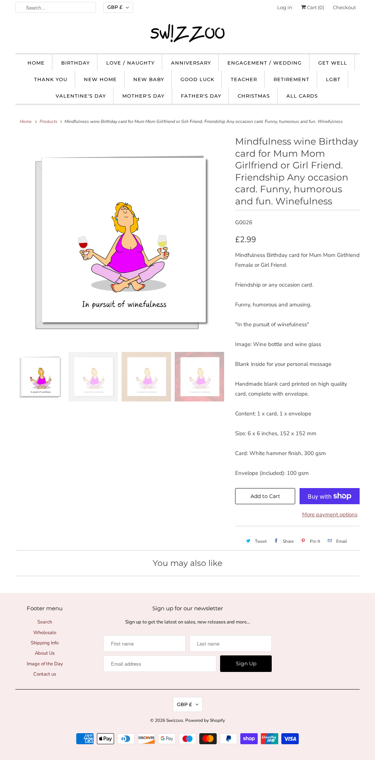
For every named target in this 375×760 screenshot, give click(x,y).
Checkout (344, 7)
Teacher (244, 79)
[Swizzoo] (187, 33)
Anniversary (191, 63)
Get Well (332, 63)
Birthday (75, 63)
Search (44, 622)
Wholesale (44, 632)
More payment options (329, 514)
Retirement (291, 79)
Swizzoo (174, 720)
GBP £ (114, 7)
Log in (284, 7)
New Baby (148, 79)
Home (36, 63)
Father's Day (201, 96)
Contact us (44, 674)
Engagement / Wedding (264, 63)
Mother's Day (143, 96)
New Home (100, 79)
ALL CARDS (302, 96)
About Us (45, 653)
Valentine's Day (81, 96)
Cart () (315, 7)
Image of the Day (45, 664)
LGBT (333, 79)
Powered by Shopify (205, 720)
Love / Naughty (130, 63)
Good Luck (197, 79)
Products (48, 121)
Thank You (50, 79)
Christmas (254, 96)
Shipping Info (45, 643)
